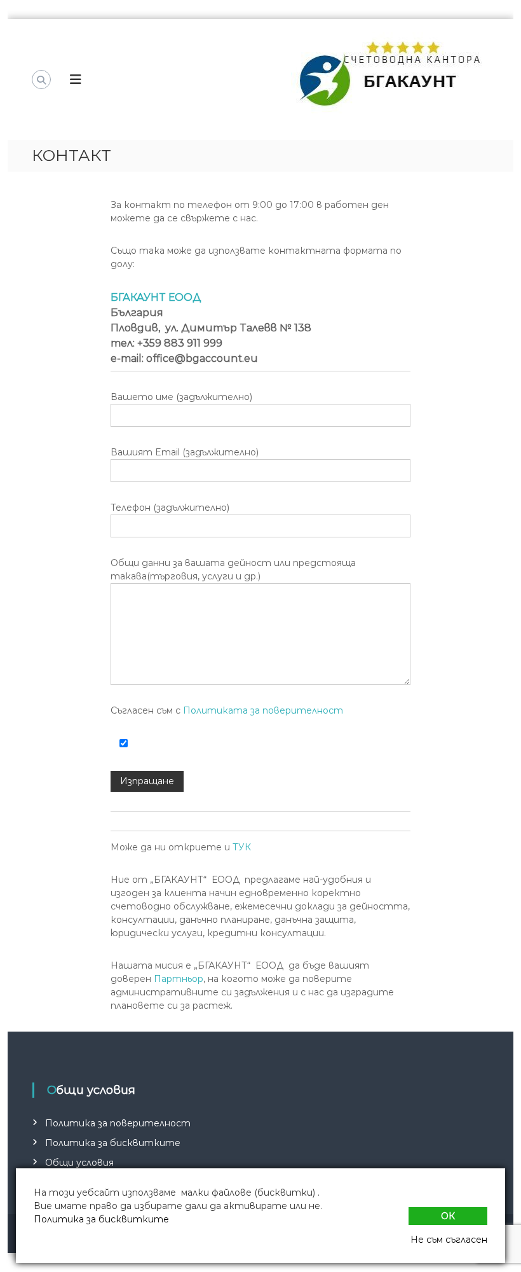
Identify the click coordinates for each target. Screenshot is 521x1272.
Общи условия (79, 1162)
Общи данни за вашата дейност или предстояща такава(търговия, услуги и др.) (233, 569)
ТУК (242, 847)
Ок (448, 1216)
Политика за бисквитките (112, 1143)
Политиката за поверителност (263, 710)
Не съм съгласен (448, 1239)
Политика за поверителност (118, 1123)
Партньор (178, 979)
